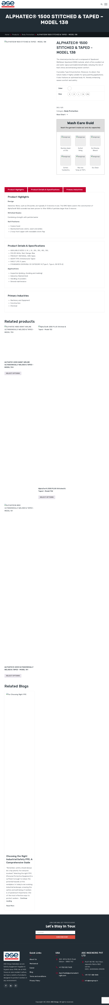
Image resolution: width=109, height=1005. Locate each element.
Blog (31, 972)
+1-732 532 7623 (65, 967)
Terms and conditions (38, 976)
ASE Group (55, 1002)
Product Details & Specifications (45, 190)
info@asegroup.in (91, 981)
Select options (13, 373)
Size (60, 94)
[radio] (69, 88)
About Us (33, 959)
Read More (10, 906)
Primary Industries (75, 190)
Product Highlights (16, 190)
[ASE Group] (8, 4)
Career (32, 968)
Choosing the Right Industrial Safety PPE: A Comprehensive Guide (19, 859)
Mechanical (34, 964)
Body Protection (71, 111)
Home (6, 35)
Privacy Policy (35, 981)
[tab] (15, 189)
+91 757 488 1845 (91, 975)
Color (60, 88)
